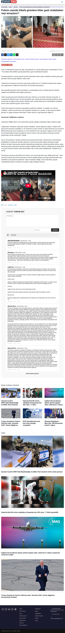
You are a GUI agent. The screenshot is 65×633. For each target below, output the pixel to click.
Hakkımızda (37, 608)
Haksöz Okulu (22, 618)
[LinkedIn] (11, 54)
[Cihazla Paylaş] (17, 54)
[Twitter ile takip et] (6, 609)
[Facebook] (2, 54)
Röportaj (21, 622)
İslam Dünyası (22, 611)
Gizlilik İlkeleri (38, 613)
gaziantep (10, 205)
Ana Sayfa (5, 7)
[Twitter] (5, 54)
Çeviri (20, 613)
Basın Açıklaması (23, 625)
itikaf (15, 205)
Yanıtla (10, 247)
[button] (56, 54)
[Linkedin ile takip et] (9, 609)
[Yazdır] (53, 54)
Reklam (36, 618)
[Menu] (62, 2)
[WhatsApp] (14, 54)
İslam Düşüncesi (23, 615)
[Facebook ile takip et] (2, 609)
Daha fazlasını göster (32, 373)
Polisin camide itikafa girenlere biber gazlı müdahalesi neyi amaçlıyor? (35, 7)
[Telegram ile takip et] (15, 609)
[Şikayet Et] (56, 248)
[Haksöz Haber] (9, 2)
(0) (15, 247)
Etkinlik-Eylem (22, 620)
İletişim (36, 611)
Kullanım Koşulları (39, 615)
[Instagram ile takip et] (12, 609)
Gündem (15, 7)
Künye (36, 620)
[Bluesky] (8, 54)
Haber (10, 7)
